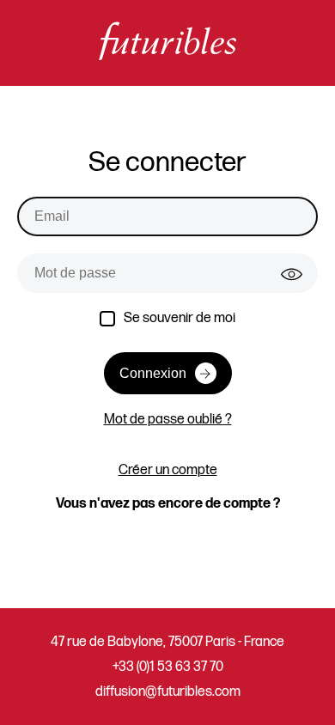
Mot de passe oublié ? (168, 419)
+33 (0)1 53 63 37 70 (168, 667)
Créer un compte (168, 470)
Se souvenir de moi (179, 318)
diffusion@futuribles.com (168, 692)
